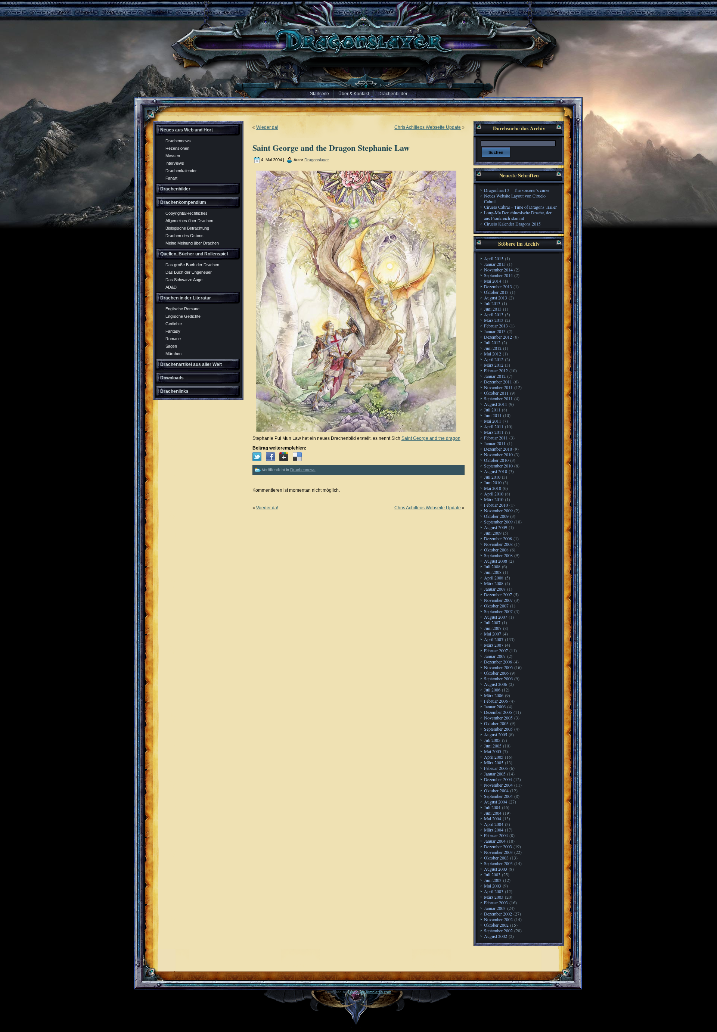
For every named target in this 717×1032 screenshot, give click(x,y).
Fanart (171, 178)
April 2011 (493, 426)
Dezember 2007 (498, 594)
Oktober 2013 (496, 292)
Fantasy (172, 331)
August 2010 (495, 471)
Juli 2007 (492, 622)
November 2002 (498, 919)
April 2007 (493, 639)
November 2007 (498, 600)
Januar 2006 (495, 706)
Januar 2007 (495, 656)
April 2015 (493, 258)
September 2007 (498, 611)
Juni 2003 (493, 880)
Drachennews (178, 141)
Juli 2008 (492, 566)
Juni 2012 (493, 348)
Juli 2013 (492, 303)
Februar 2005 (496, 768)
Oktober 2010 (496, 460)
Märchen (173, 353)
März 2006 (493, 695)
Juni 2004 (493, 813)
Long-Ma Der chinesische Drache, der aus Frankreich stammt (518, 215)
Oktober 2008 (496, 550)
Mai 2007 (492, 634)
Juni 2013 (493, 309)
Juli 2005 (492, 740)
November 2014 (498, 270)
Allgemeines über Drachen (189, 220)
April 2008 (493, 578)
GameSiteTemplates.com (369, 992)
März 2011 (493, 432)
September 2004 (498, 796)
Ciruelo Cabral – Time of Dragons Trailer (520, 207)
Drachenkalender (181, 170)
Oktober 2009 (496, 516)
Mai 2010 (492, 488)
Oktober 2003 (496, 858)
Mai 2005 (492, 751)
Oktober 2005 (496, 723)
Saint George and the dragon (430, 438)
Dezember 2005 (498, 712)
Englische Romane (182, 309)
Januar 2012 (495, 376)
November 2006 (498, 667)
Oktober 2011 (496, 393)
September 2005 (498, 729)
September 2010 (498, 466)
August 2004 (495, 802)
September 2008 (498, 555)
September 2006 (498, 678)
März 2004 (493, 830)
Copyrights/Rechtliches (186, 213)
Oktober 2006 (496, 673)
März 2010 (493, 499)
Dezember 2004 (498, 779)
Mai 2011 (492, 421)
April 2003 (493, 891)
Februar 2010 (496, 505)
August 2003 (495, 869)
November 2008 (498, 544)
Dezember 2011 (498, 382)
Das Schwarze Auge (183, 279)
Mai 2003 (492, 886)
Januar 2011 (495, 443)
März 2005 (493, 762)
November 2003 (498, 852)
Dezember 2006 (498, 662)
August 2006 (495, 684)
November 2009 (498, 510)
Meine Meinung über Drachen (192, 243)
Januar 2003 (495, 908)
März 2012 (493, 365)
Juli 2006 (492, 690)
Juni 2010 (493, 482)
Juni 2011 (493, 415)
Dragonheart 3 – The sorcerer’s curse (516, 190)
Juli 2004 (492, 807)
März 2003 (493, 897)
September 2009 (498, 522)
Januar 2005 (495, 774)
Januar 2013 (495, 331)
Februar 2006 (496, 701)
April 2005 (493, 757)
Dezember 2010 (498, 449)
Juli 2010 (492, 477)
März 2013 (493, 320)
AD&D (171, 287)
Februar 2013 (496, 326)
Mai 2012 (492, 354)
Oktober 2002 (496, 925)
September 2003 (498, 863)
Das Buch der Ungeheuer (188, 272)
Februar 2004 (496, 835)
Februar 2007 (496, 650)
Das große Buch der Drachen (192, 264)
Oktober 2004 (496, 790)
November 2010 (498, 454)
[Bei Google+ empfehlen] (283, 456)
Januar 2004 (495, 841)
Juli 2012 (492, 342)
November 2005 (498, 718)
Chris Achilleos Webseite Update (427, 127)
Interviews (174, 163)
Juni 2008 (493, 572)
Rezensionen (177, 148)
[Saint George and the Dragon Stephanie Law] (256, 456)
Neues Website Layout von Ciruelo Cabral (515, 198)
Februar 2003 (496, 902)
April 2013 (493, 314)
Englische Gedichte (183, 316)
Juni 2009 (493, 533)
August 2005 (495, 734)
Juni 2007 (493, 628)
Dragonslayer (316, 160)
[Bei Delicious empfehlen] (297, 456)
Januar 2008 (495, 589)
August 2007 (495, 617)
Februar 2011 (496, 438)
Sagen (171, 346)
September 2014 (498, 275)
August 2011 (495, 404)
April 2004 (493, 824)
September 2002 (498, 930)
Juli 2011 (492, 410)
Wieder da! (267, 127)
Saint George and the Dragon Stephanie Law (331, 148)
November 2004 (498, 785)
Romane (173, 338)
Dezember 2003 (498, 846)
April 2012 (493, 359)
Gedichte (173, 323)
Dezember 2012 (498, 337)
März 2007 (493, 645)
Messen (172, 155)
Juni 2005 (493, 746)
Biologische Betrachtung (187, 228)
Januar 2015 (495, 264)
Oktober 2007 (496, 606)
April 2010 (493, 494)
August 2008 (495, 561)
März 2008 (493, 583)
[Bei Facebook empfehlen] (270, 456)
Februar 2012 (496, 370)
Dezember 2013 (498, 286)
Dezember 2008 (498, 538)
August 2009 (495, 527)
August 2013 (495, 298)
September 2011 (498, 398)
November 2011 (498, 387)
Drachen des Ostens (184, 235)
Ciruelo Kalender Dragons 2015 (512, 224)
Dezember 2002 (498, 914)
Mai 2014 (492, 281)
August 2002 (495, 936)
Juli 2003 (492, 874)
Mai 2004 (492, 818)
